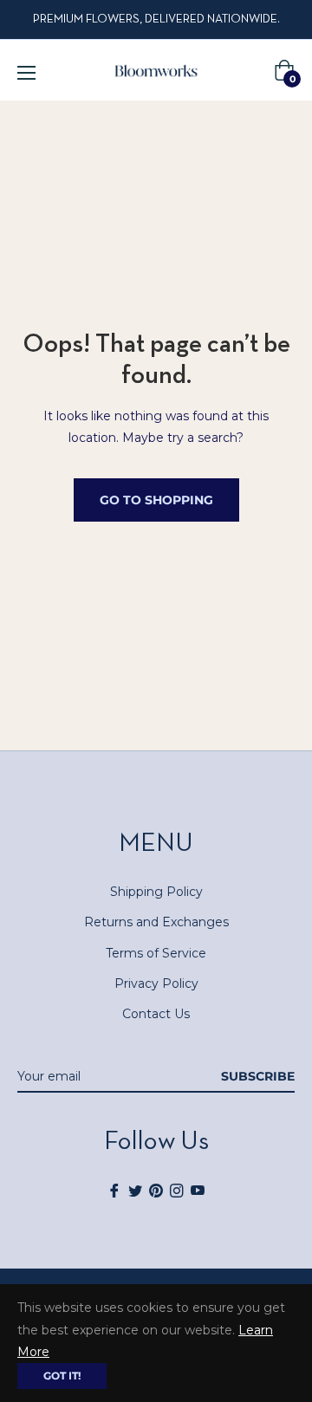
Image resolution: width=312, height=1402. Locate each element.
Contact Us (156, 1014)
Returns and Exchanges (156, 922)
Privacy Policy (156, 983)
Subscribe (258, 1076)
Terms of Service (156, 953)
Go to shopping (156, 500)
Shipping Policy (156, 891)
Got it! (62, 1375)
